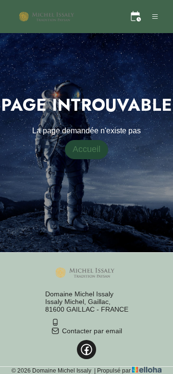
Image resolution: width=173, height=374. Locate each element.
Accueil (86, 149)
